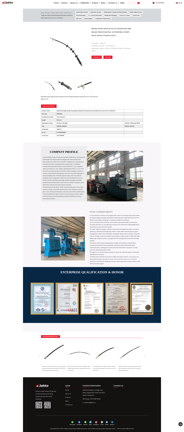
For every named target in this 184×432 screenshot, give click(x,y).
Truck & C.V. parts (124, 15)
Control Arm (136, 15)
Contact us (112, 3)
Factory (64, 3)
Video (122, 3)
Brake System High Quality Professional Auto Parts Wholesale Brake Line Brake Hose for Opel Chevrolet (71, 96)
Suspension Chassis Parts (102, 18)
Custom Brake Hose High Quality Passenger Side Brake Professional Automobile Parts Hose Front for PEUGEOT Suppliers (101, 428)
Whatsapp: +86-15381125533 (92, 399)
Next (145, 356)
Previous (39, 356)
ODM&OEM (84, 3)
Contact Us (96, 57)
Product (95, 3)
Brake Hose (68, 12)
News (103, 3)
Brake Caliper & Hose (57, 12)
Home (56, 3)
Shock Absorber (81, 15)
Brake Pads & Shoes (82, 12)
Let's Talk (108, 57)
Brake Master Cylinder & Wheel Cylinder (115, 12)
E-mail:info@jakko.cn (89, 402)
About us (74, 3)
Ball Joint (79, 18)
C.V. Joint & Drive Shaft (95, 15)
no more (46, 99)
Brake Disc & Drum (96, 12)
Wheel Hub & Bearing (110, 15)
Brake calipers (88, 18)
